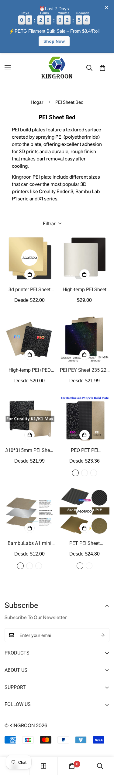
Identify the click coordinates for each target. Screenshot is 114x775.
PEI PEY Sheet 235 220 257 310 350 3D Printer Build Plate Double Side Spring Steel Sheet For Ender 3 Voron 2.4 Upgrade (84, 370)
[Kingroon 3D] (57, 68)
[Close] (106, 7)
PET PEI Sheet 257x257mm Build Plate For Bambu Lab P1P (84, 543)
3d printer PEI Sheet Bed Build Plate (29, 290)
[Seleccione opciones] (29, 274)
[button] (102, 68)
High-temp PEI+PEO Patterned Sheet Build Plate (29, 370)
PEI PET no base (39, 566)
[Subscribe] (102, 635)
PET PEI (80, 566)
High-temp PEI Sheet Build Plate (84, 290)
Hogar (37, 102)
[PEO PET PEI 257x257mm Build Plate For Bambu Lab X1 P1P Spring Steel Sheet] (85, 418)
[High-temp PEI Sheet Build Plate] (85, 257)
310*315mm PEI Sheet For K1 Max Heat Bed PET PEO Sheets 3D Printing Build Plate (29, 450)
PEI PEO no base (29, 566)
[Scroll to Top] (102, 743)
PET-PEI (94, 473)
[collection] (43, 766)
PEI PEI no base (20, 566)
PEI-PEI (84, 473)
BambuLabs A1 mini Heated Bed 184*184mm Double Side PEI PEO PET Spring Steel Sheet (29, 543)
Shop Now (54, 41)
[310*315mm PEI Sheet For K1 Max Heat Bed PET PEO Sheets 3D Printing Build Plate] (30, 418)
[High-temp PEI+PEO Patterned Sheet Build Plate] (30, 338)
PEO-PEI (75, 473)
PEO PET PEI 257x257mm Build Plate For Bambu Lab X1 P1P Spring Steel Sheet (84, 450)
